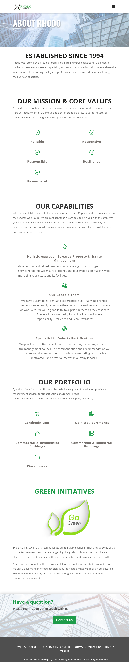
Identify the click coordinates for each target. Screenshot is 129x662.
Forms (78, 647)
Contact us (64, 620)
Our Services (48, 647)
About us (30, 647)
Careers (65, 647)
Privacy (109, 647)
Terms (64, 651)
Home (18, 647)
